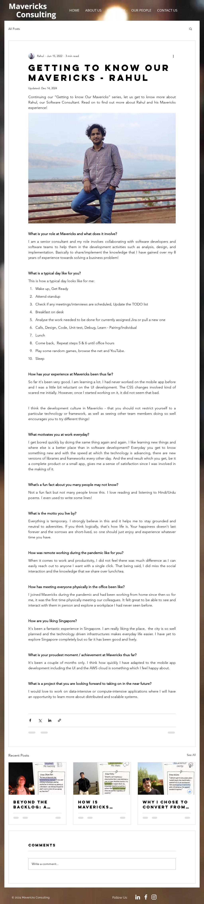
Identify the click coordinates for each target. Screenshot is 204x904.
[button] (190, 28)
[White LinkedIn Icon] (137, 900)
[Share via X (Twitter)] (40, 720)
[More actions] (173, 56)
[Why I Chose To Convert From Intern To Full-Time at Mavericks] (166, 778)
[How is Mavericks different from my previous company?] (102, 778)
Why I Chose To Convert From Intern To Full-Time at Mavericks (166, 804)
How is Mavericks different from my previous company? (101, 804)
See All (191, 755)
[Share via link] (59, 720)
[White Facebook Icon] (145, 900)
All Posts (14, 29)
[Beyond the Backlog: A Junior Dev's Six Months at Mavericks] (37, 778)
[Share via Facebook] (30, 720)
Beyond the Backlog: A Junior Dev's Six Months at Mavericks (34, 804)
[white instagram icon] (154, 900)
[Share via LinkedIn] (50, 720)
